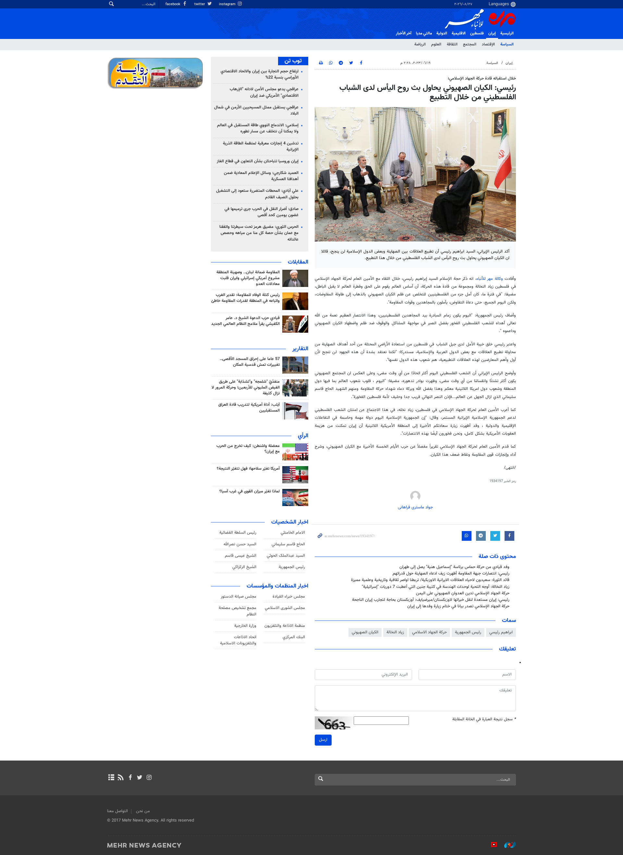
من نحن (143, 811)
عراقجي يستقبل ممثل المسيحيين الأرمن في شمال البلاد (256, 110)
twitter (200, 4)
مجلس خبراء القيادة (289, 596)
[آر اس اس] (120, 778)
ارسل (323, 740)
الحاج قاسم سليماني (288, 544)
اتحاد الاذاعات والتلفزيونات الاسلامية (238, 640)
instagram (228, 4)
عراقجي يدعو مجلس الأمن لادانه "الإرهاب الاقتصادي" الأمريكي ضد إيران (264, 92)
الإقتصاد (488, 44)
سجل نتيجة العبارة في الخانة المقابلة (484, 719)
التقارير (300, 349)
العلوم (436, 44)
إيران (492, 33)
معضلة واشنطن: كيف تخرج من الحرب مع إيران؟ (248, 449)
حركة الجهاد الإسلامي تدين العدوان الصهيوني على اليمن (462, 593)
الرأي (303, 436)
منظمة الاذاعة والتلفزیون (284, 626)
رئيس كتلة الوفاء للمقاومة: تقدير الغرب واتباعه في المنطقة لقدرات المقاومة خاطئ (245, 298)
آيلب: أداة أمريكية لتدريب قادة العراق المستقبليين (249, 408)
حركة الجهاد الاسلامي (429, 632)
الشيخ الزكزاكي (244, 567)
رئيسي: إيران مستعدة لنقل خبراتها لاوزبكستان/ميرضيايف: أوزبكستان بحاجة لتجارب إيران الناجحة (430, 600)
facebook (173, 4)
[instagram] (149, 778)
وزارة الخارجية (245, 626)
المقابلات (298, 262)
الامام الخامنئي (293, 532)
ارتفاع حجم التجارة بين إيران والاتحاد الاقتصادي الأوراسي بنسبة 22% (260, 74)
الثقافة (452, 44)
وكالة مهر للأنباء (490, 279)
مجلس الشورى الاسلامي (285, 608)
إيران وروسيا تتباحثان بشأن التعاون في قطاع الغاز (258, 161)
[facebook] (130, 778)
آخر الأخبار (403, 33)
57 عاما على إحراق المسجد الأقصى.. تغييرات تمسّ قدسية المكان (250, 362)
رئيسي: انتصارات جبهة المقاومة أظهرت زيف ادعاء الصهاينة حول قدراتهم (451, 573)
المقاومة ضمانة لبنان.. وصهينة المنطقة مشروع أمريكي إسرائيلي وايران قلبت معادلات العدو (248, 278)
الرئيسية (507, 33)
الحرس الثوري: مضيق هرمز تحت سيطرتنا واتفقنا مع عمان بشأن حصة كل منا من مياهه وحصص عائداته (259, 233)
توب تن (293, 61)
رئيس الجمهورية (468, 632)
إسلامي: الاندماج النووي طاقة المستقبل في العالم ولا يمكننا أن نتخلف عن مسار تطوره (258, 128)
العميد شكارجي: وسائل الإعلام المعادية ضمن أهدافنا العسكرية (261, 176)
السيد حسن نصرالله (240, 544)
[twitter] (140, 778)
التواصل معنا (117, 811)
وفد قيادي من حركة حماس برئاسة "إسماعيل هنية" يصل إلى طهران (454, 567)
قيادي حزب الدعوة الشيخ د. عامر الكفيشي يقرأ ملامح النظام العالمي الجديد (245, 321)
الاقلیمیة (459, 33)
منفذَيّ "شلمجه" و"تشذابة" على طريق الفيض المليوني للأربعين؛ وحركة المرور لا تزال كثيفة (246, 387)
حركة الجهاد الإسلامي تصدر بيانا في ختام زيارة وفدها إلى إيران (458, 606)
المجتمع (469, 44)
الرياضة (420, 44)
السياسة (507, 44)
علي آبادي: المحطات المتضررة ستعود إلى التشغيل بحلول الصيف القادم (257, 194)
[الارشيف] (111, 778)
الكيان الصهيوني (365, 632)
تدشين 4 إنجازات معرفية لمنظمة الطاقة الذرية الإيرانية (261, 146)
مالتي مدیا (424, 33)
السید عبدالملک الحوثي (286, 555)
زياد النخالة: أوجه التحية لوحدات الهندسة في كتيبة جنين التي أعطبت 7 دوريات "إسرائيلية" (435, 587)
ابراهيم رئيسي (501, 632)
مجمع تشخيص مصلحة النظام (237, 611)
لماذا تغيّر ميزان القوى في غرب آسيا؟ (249, 491)
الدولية (441, 33)
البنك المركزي (294, 637)
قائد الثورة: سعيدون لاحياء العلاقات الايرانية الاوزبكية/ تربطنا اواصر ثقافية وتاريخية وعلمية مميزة (430, 580)
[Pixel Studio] (490, 845)
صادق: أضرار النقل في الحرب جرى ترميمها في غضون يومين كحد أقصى (262, 212)
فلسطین (477, 33)
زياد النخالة (395, 632)
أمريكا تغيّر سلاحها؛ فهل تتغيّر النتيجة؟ (248, 468)
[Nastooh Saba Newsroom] (507, 845)
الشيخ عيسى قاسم (240, 555)
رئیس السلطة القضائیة (237, 532)
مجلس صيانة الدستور (238, 596)
